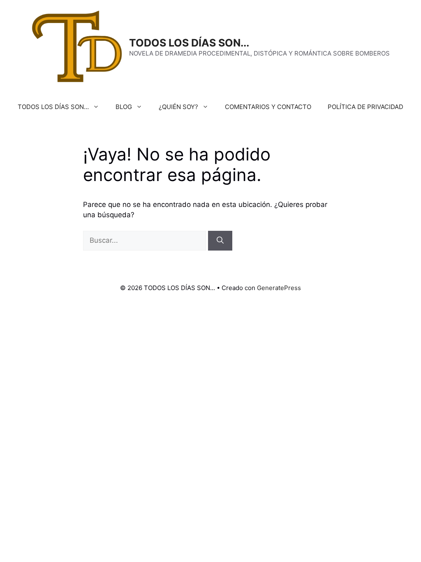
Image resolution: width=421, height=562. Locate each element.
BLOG (124, 107)
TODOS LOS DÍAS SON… (53, 107)
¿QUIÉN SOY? (178, 107)
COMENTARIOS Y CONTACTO (268, 107)
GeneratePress (279, 288)
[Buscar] (220, 241)
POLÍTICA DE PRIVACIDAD (365, 107)
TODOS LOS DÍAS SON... (189, 43)
